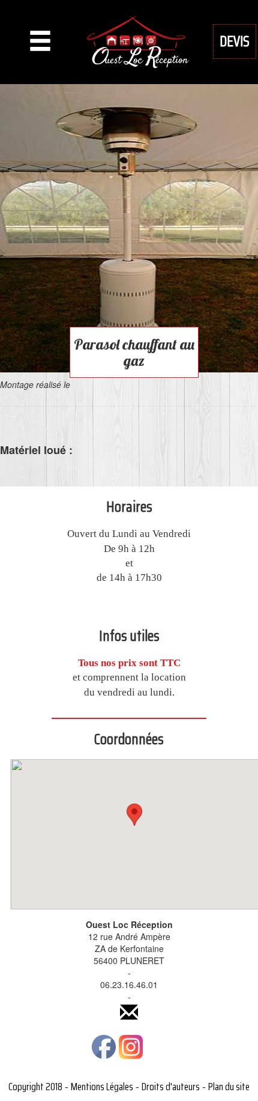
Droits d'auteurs (171, 1086)
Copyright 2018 (35, 1086)
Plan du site (229, 1086)
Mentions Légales (102, 1086)
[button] (134, 823)
